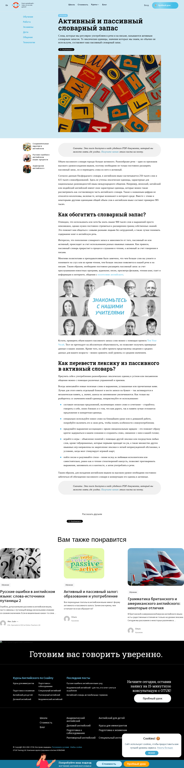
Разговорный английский (49, 695)
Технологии (29, 42)
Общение (28, 37)
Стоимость (83, 5)
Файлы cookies (76, 747)
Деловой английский (22, 699)
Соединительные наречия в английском (41, 146)
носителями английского (110, 274)
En (7, 5)
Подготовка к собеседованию (76, 731)
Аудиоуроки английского (38, 167)
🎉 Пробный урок (163, 5)
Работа (27, 21)
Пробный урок (136, 763)
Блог (104, 5)
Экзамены (28, 27)
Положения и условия (60, 747)
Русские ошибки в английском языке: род (85, 683)
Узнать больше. (165, 747)
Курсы (94, 5)
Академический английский (50, 699)
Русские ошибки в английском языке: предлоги (41, 157)
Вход (146, 5)
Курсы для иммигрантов (23, 683)
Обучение (28, 16)
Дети (25, 32)
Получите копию (110, 151)
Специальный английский (49, 690)
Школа (71, 5)
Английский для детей (23, 695)
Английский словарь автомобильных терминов (87, 695)
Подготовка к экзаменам (23, 690)
